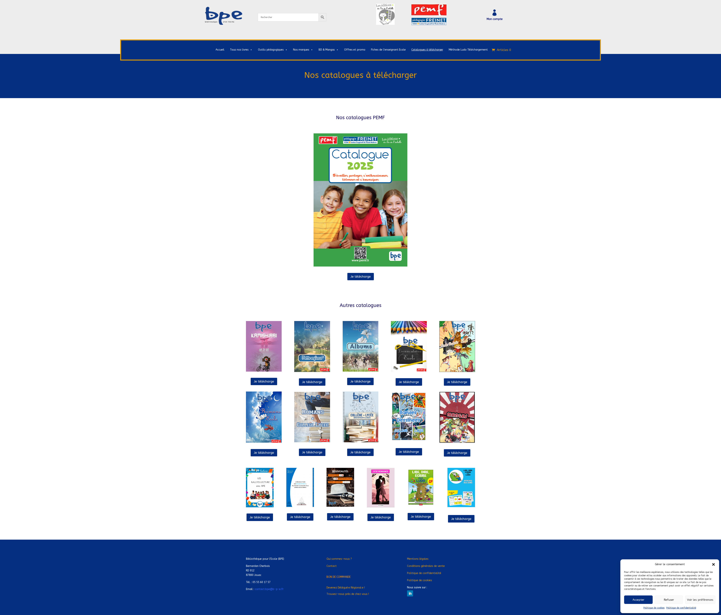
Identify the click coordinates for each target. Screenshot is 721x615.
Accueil (220, 49)
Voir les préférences (700, 599)
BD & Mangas (327, 49)
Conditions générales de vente (426, 566)
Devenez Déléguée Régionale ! (346, 587)
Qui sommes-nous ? (339, 558)
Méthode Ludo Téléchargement (468, 49)
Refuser (669, 599)
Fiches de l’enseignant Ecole (388, 49)
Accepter (638, 599)
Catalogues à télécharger (427, 49)
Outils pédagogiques (271, 49)
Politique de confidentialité (681, 608)
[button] (713, 564)
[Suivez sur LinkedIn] (410, 593)
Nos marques (301, 49)
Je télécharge (361, 276)
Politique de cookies (653, 608)
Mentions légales (417, 558)
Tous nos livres (239, 49)
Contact (332, 566)
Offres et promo (354, 49)
